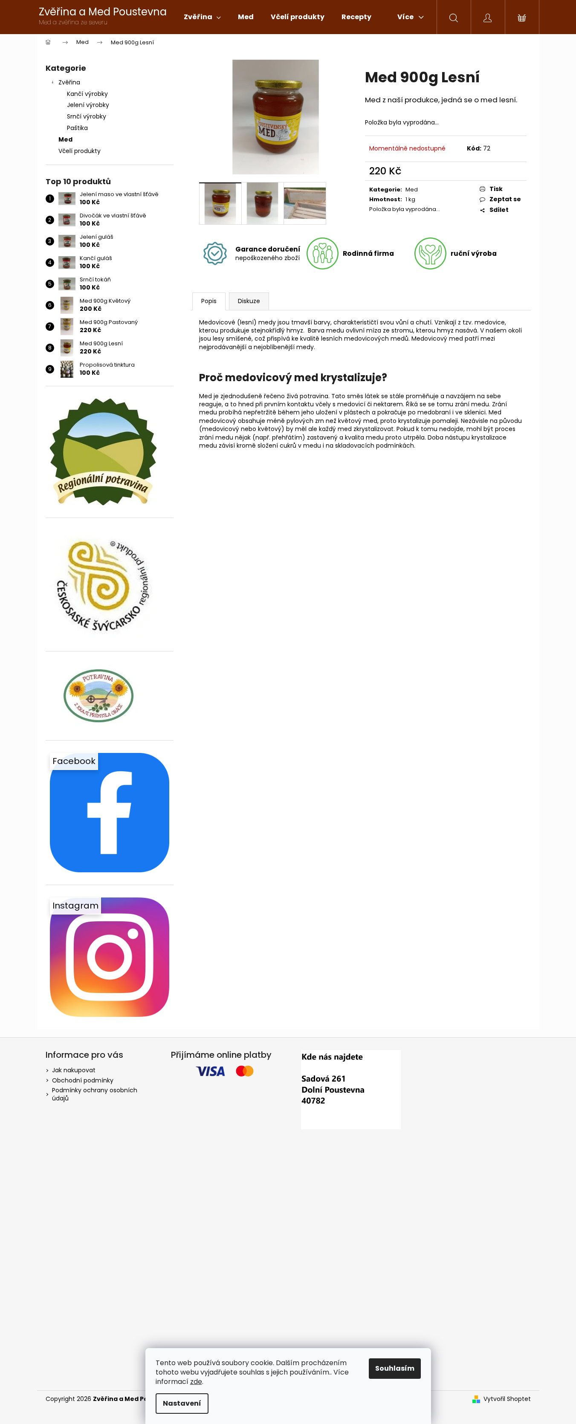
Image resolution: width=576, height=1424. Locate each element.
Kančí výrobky (87, 94)
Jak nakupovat (74, 1070)
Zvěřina (69, 82)
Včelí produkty (79, 151)
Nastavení (182, 1403)
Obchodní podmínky (82, 1080)
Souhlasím (394, 1368)
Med (65, 139)
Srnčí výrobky (86, 116)
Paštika (77, 128)
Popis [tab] (209, 301)
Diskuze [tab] (249, 301)
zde (196, 1381)
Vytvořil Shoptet (507, 1399)
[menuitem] (202, 17)
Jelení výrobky (88, 105)
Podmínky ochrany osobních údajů (94, 1094)
